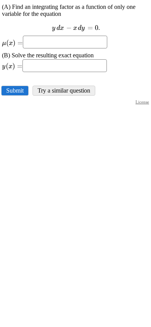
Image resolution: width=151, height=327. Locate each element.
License (142, 102)
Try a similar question (64, 90)
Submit (15, 90)
